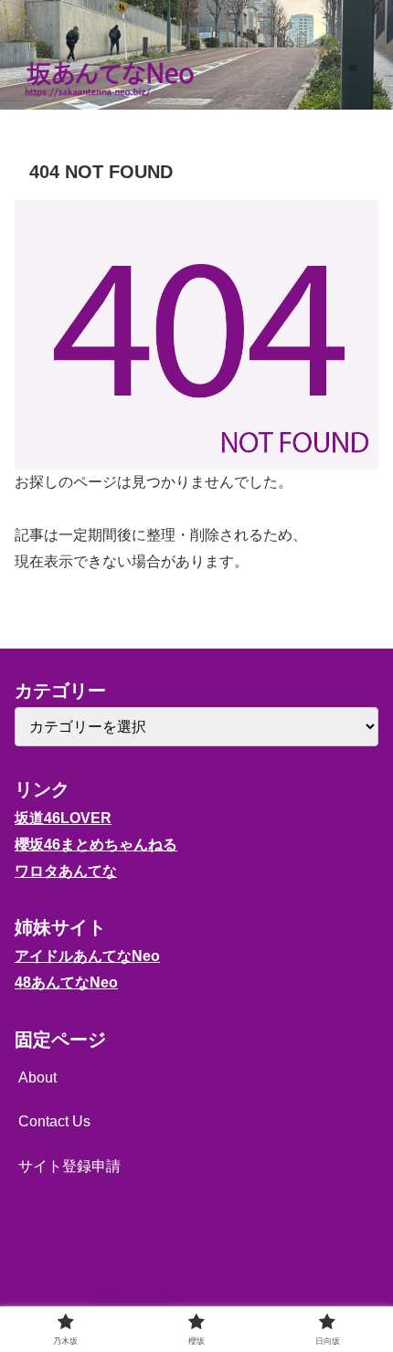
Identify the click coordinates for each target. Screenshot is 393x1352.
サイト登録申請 (69, 1166)
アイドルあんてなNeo (87, 956)
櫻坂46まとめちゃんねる (96, 844)
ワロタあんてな (66, 871)
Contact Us (54, 1121)
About (37, 1077)
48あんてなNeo (66, 982)
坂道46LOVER (63, 818)
